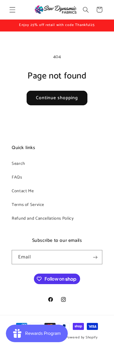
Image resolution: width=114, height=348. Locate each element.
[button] (12, 9)
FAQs (17, 177)
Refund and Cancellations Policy (43, 218)
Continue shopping (57, 98)
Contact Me (23, 191)
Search (18, 163)
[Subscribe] (95, 257)
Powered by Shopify (82, 337)
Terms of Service (28, 204)
